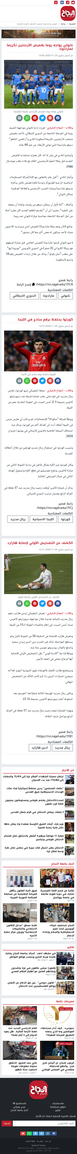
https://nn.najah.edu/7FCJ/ (55, 508)
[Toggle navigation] (55, 3)
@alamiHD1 (40, 915)
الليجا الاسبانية (43, 519)
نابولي (65, 295)
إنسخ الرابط (24, 284)
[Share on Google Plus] (50, 118)
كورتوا (65, 519)
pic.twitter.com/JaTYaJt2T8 (40, 995)
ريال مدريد (18, 519)
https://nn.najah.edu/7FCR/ (54, 284)
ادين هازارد (40, 747)
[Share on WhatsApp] (27, 118)
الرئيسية (72, 24)
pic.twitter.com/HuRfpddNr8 (40, 1042)
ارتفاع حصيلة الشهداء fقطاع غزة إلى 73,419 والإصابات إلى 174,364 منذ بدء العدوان (33, 1125)
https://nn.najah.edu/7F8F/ (54, 1083)
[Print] (19, 118)
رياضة (63, 24)
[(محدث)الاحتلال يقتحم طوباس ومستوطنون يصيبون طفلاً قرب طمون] (69, 1150)
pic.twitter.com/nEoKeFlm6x (40, 957)
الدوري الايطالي (24, 295)
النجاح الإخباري (68, 13)
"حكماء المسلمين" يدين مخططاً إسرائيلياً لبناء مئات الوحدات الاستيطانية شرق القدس (35, 1137)
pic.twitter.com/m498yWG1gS (40, 920)
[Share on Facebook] (57, 118)
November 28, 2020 (40, 933)
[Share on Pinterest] (34, 118)
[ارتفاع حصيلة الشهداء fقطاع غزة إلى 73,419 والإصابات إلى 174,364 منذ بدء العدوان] (69, 1126)
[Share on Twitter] (42, 118)
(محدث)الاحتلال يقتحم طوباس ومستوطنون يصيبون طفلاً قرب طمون (34, 1149)
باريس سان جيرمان (26, 1094)
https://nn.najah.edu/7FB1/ (54, 736)
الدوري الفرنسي (58, 1094)
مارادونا (48, 295)
